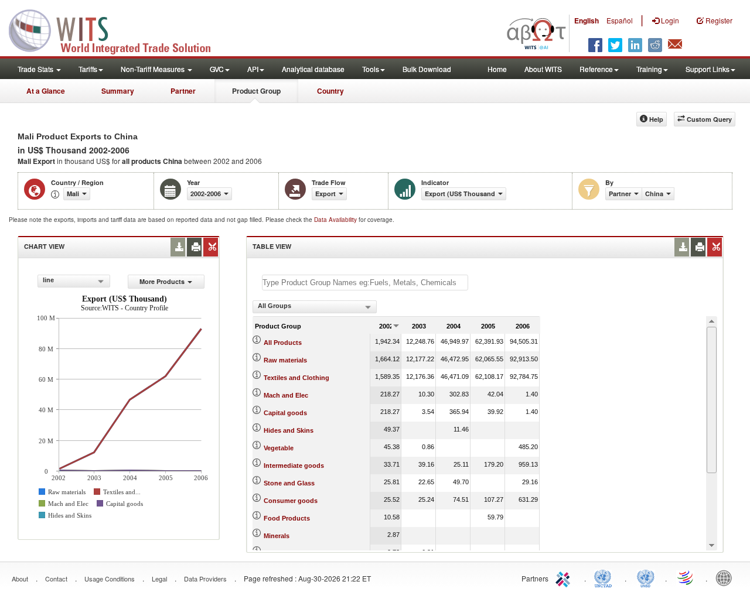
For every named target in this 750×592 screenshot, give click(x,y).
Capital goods (285, 412)
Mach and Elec (286, 395)
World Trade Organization (686, 577)
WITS (117, 29)
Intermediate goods (294, 465)
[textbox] (365, 282)
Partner (183, 90)
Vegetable (279, 447)
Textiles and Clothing (296, 377)
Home (497, 69)
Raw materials (285, 360)
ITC (565, 577)
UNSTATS (645, 577)
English (586, 20)
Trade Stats (36, 69)
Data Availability (336, 219)
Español (619, 20)
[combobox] (74, 281)
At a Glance (45, 90)
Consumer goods (291, 500)
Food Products (287, 518)
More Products (162, 281)
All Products (283, 342)
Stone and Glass (289, 483)
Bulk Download (427, 69)
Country (330, 90)
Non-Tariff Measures (153, 69)
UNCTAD (605, 577)
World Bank (726, 577)
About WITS (543, 69)
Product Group (256, 90)
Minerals (276, 535)
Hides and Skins (288, 430)
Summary (117, 90)
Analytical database (313, 69)
